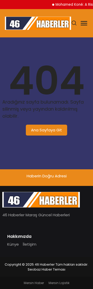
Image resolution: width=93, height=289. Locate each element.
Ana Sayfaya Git (46, 130)
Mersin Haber (34, 283)
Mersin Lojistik (59, 283)
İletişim (29, 244)
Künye (13, 244)
